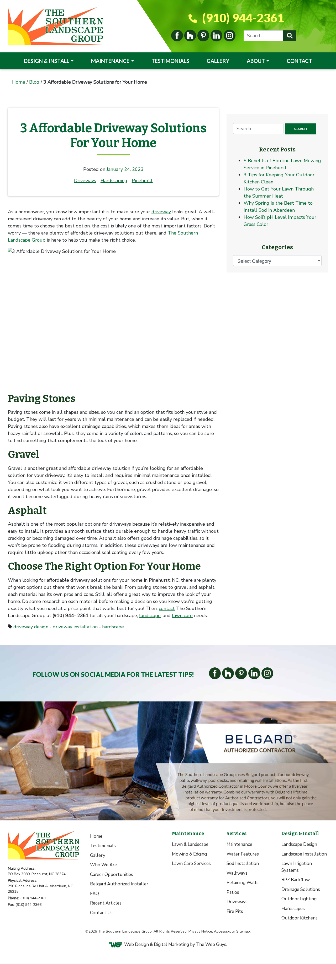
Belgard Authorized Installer (119, 884)
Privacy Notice (200, 931)
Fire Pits (235, 911)
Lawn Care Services (191, 863)
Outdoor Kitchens (299, 918)
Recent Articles (106, 903)
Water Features (243, 854)
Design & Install (46, 61)
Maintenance (110, 61)
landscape (150, 615)
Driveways (85, 180)
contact (167, 608)
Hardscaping (114, 180)
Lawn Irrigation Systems (296, 866)
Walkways (237, 873)
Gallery (218, 61)
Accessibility (224, 931)
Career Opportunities (111, 875)
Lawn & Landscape (190, 844)
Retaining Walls (243, 883)
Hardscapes (293, 909)
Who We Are (103, 865)
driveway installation (75, 627)
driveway (161, 212)
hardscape (113, 627)
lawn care (182, 615)
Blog (34, 82)
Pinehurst (142, 180)
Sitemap (243, 931)
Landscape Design (299, 844)
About (256, 61)
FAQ (94, 894)
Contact (299, 61)
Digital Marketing (171, 944)
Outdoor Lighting (299, 899)
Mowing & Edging (189, 854)
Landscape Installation (304, 854)
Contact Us (101, 913)
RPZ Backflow (295, 880)
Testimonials (170, 61)
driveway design (30, 627)
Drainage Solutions (300, 889)
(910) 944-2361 (242, 18)
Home (18, 82)
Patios (233, 892)
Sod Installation (243, 863)
